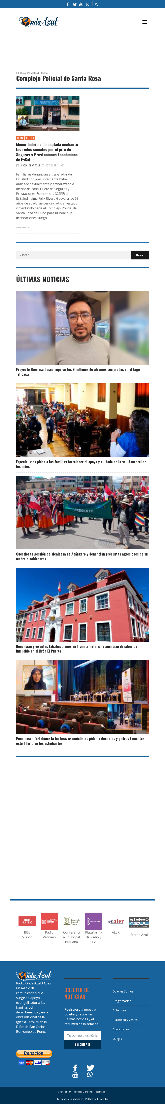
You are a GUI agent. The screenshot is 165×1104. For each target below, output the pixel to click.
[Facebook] (68, 4)
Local (20, 138)
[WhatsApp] (88, 4)
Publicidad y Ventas (125, 1020)
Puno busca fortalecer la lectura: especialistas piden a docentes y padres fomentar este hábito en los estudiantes (80, 741)
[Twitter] (74, 4)
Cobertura (119, 1010)
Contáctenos (121, 1029)
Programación (122, 1001)
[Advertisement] (89, 46)
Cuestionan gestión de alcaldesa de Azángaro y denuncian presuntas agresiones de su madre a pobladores (82, 556)
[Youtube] (81, 4)
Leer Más (21, 227)
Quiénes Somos (123, 991)
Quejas (117, 1039)
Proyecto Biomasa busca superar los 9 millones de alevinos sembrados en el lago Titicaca (78, 372)
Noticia (30, 138)
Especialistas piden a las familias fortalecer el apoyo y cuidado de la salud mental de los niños (81, 464)
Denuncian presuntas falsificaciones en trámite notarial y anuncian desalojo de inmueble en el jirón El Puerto (76, 649)
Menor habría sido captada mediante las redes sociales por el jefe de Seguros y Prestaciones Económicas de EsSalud (47, 152)
